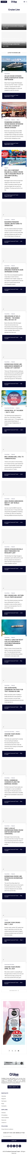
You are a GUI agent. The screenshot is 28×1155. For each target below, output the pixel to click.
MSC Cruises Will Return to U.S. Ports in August (14, 596)
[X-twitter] (20, 1146)
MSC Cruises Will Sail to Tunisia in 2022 (14, 457)
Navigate (4, 1093)
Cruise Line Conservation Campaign (13, 26)
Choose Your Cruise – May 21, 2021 (12, 735)
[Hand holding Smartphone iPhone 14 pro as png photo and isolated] (14, 1001)
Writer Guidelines (5, 1117)
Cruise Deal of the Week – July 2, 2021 (13, 411)
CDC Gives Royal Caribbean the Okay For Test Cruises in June (13, 689)
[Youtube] (17, 1146)
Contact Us (3, 1122)
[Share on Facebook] (9, 64)
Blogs (2, 1103)
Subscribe (3, 1096)
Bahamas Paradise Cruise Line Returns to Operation (13, 223)
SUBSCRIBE (4, 1)
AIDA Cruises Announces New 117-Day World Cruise (13, 503)
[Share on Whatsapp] (16, 64)
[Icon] (14, 110)
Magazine (3, 1098)
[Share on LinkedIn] (13, 64)
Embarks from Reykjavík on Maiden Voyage (13, 270)
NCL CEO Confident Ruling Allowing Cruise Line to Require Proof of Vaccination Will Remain (14, 173)
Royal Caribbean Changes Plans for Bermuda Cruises (11, 782)
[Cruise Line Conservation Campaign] (14, 21)
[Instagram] (14, 1146)
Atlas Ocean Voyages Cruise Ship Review (13, 78)
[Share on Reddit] (14, 64)
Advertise (3, 1112)
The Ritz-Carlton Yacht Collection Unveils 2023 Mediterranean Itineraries (13, 642)
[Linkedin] (11, 1146)
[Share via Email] (18, 64)
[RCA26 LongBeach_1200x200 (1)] (14, 1062)
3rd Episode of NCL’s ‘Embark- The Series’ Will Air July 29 (12, 318)
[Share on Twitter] (11, 64)
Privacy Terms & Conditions (7, 1129)
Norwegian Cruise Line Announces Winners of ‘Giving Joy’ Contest (13, 366)
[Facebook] (8, 1146)
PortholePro (3, 1106)
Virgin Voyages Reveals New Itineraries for (13, 551)
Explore (4, 1109)
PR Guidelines (4, 1115)
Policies (4, 1126)
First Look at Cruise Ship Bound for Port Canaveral (13, 831)
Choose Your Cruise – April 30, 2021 (12, 968)
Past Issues (3, 1101)
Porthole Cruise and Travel (12, 95)
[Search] (26, 1)
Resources (3, 1120)
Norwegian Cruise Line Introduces (13, 878)
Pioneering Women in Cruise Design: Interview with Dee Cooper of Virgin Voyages (13, 124)
